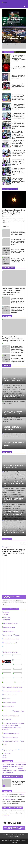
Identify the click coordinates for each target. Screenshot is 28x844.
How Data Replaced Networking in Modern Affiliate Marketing (14, 412)
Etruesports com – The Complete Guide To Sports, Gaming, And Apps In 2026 (6, 162)
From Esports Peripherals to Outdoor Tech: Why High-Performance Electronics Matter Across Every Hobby (6, 58)
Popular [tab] (19, 52)
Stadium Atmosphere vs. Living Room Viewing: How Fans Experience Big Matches (14, 199)
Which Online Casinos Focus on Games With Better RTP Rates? (13, 20)
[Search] (24, 6)
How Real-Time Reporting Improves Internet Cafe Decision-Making (6, 77)
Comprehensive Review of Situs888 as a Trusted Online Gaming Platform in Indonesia (14, 327)
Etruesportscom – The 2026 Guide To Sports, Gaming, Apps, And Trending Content (6, 153)
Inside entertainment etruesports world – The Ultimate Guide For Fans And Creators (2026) (6, 125)
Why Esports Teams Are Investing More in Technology (14, 395)
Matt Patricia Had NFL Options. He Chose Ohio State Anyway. (6, 251)
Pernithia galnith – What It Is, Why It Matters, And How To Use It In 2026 (6, 181)
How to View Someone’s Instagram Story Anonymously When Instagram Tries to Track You (13, 514)
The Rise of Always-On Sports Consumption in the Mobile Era (6, 261)
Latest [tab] (7, 52)
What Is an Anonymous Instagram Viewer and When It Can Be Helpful (14, 531)
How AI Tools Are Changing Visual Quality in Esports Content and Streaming (14, 444)
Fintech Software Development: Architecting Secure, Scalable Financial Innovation (13, 427)
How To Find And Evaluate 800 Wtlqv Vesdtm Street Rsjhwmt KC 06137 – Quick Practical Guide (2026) (6, 134)
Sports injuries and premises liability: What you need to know (6, 233)
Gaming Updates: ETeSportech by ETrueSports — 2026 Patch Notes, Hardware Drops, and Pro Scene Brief (6, 358)
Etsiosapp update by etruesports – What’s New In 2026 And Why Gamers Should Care (6, 97)
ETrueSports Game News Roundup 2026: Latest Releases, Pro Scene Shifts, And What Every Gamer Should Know (6, 349)
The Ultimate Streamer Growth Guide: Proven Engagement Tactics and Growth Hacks (14, 278)
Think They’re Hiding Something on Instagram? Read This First (13, 499)
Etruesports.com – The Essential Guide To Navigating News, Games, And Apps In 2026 (6, 171)
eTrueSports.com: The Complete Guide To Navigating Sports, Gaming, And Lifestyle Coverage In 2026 (13, 552)
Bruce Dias (6, 342)
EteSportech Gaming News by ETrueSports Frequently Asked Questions (6, 310)
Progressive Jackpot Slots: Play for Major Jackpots (6, 67)
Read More (6, 226)
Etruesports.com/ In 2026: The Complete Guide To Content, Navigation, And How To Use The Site (6, 144)
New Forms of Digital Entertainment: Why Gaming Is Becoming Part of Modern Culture (6, 301)
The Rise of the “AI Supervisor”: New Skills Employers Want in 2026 (14, 379)
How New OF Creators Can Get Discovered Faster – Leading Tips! (14, 482)
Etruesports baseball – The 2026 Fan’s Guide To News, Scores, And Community (6, 107)
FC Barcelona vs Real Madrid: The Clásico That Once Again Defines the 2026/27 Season (6, 86)
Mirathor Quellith (9, 23)
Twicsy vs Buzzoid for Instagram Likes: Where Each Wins (13, 466)
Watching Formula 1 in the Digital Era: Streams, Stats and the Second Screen (6, 242)
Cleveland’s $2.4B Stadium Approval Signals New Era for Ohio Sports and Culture (14, 37)
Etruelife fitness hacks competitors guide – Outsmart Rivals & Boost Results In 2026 (6, 116)
